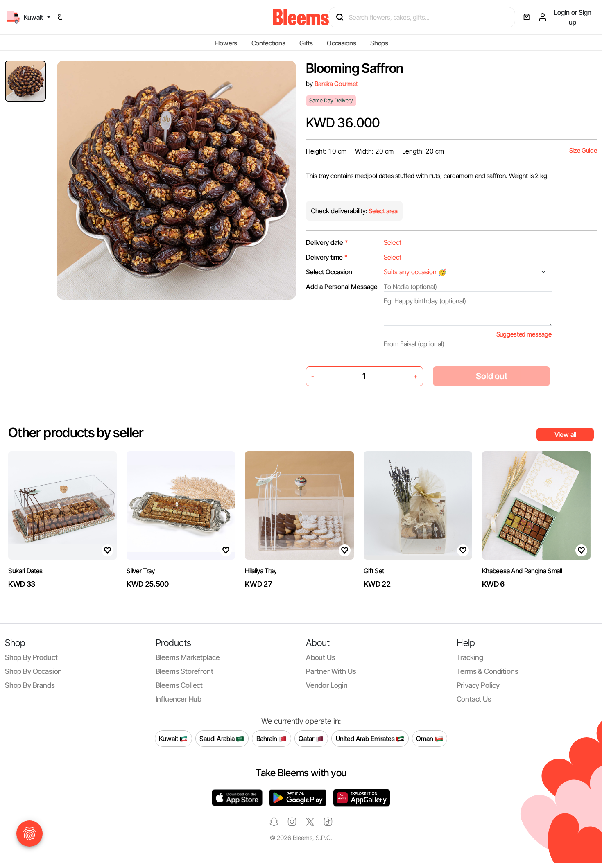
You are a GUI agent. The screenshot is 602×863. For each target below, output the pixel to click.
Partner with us (331, 671)
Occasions (341, 43)
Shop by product (31, 657)
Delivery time (327, 257)
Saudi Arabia (217, 738)
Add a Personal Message (342, 286)
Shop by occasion (33, 671)
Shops (379, 43)
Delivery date (327, 242)
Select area (382, 211)
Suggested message (524, 334)
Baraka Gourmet (336, 84)
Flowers (226, 43)
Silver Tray (140, 571)
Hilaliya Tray (260, 571)
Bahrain (267, 738)
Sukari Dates (25, 571)
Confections (268, 43)
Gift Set (374, 571)
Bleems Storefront (184, 671)
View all (565, 434)
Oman (425, 738)
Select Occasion (329, 272)
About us (320, 657)
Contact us (474, 699)
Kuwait (169, 738)
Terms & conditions (487, 671)
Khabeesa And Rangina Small (522, 571)
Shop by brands (30, 685)
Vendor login (327, 685)
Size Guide (583, 150)
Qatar (307, 738)
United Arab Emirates (366, 738)
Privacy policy (478, 685)
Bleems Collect (179, 685)
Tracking (470, 657)
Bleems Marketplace (188, 657)
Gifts (305, 43)
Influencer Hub (179, 699)
